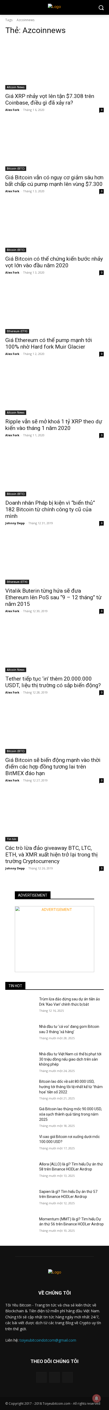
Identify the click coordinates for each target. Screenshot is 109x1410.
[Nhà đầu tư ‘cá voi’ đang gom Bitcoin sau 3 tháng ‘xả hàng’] (20, 1034)
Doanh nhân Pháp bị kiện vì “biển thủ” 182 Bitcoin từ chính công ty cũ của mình (50, 509)
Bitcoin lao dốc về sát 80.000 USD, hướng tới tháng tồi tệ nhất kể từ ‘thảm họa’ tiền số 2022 (71, 1086)
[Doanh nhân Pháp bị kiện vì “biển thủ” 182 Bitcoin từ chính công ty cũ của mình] (54, 471)
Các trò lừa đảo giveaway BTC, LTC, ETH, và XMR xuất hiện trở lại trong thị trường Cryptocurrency (51, 854)
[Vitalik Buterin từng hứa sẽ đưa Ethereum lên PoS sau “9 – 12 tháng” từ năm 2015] (54, 559)
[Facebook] (41, 1377)
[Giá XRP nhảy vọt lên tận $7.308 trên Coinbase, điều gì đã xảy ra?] (54, 65)
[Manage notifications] (96, 1398)
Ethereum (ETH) (17, 331)
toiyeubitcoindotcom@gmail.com (48, 1340)
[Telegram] (54, 1377)
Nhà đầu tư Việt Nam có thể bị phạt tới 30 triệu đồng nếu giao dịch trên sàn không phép (70, 1059)
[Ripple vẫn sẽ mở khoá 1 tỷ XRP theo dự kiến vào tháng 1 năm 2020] (54, 390)
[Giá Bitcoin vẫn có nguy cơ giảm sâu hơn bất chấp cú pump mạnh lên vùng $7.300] (54, 146)
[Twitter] (67, 1377)
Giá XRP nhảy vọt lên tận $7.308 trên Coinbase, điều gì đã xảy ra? (49, 99)
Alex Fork (12, 110)
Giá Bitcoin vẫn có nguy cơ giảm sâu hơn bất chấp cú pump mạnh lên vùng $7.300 (54, 180)
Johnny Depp (15, 523)
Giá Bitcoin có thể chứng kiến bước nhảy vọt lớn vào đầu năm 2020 (54, 262)
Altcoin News (16, 87)
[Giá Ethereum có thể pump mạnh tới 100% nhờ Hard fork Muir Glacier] (54, 309)
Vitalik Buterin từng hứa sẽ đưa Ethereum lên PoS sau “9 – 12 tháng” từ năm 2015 (53, 597)
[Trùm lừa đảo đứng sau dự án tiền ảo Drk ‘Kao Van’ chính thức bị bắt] (20, 1007)
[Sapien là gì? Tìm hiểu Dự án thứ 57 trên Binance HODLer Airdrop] (20, 1199)
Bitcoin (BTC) (16, 168)
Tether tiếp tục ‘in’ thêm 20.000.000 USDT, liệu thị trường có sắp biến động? (53, 682)
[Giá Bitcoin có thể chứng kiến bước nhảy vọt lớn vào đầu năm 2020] (54, 227)
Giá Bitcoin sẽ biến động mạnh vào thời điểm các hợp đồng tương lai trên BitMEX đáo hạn (53, 766)
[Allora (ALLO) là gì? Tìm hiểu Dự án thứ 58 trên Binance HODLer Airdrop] (20, 1172)
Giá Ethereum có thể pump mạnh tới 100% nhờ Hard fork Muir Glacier (48, 343)
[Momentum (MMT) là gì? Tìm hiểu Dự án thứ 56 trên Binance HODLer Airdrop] (20, 1227)
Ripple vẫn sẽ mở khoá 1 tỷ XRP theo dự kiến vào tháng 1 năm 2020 (53, 424)
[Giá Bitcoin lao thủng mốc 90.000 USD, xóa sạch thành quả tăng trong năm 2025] (20, 1117)
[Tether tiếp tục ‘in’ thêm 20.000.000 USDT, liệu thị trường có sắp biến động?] (54, 647)
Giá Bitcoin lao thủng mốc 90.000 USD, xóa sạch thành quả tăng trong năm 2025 (70, 1114)
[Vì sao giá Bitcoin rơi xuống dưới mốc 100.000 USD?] (20, 1144)
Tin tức (11, 839)
